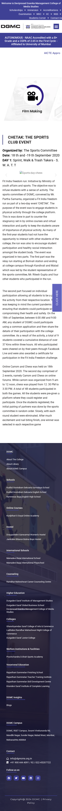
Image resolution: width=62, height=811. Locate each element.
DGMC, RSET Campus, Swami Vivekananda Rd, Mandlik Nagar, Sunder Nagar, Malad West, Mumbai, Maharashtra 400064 (30, 735)
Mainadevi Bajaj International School (23, 558)
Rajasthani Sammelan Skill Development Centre (28, 681)
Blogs (9, 705)
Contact (10, 751)
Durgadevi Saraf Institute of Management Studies (29, 600)
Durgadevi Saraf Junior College (20, 638)
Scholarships (16, 10)
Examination (25, 14)
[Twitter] (16, 778)
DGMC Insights (14, 697)
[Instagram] (38, 778)
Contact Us (56, 18)
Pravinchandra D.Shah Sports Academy (24, 657)
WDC (38, 14)
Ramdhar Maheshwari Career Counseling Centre (28, 582)
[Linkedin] (30, 778)
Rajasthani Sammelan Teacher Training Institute (28, 677)
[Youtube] (23, 778)
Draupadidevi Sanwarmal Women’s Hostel (25, 534)
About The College (14, 459)
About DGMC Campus (16, 468)
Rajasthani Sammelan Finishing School (24, 672)
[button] (56, 26)
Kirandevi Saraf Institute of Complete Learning (27, 686)
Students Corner (37, 18)
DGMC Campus (14, 723)
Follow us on (13, 770)
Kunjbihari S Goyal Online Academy (22, 515)
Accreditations (50, 10)
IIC (47, 14)
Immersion (32, 10)
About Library (12, 464)
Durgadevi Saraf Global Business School (25, 605)
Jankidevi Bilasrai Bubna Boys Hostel (23, 539)
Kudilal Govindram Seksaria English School (26, 492)
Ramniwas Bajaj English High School (23, 496)
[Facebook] (9, 778)
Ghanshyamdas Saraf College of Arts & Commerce (30, 626)
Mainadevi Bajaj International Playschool (25, 563)
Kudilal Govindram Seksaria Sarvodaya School (27, 487)
